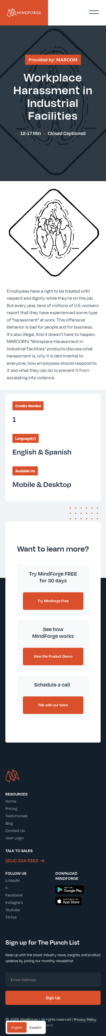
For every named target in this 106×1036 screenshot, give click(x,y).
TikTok (11, 917)
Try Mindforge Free (53, 601)
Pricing (11, 808)
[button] (94, 12)
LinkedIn (12, 880)
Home (10, 801)
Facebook (14, 895)
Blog (9, 823)
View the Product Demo (53, 656)
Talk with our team (53, 705)
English (16, 1027)
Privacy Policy (85, 1019)
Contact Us (15, 830)
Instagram (14, 902)
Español (35, 1027)
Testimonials (16, 815)
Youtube (12, 909)
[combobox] (17, 1027)
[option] (35, 1027)
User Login (14, 837)
